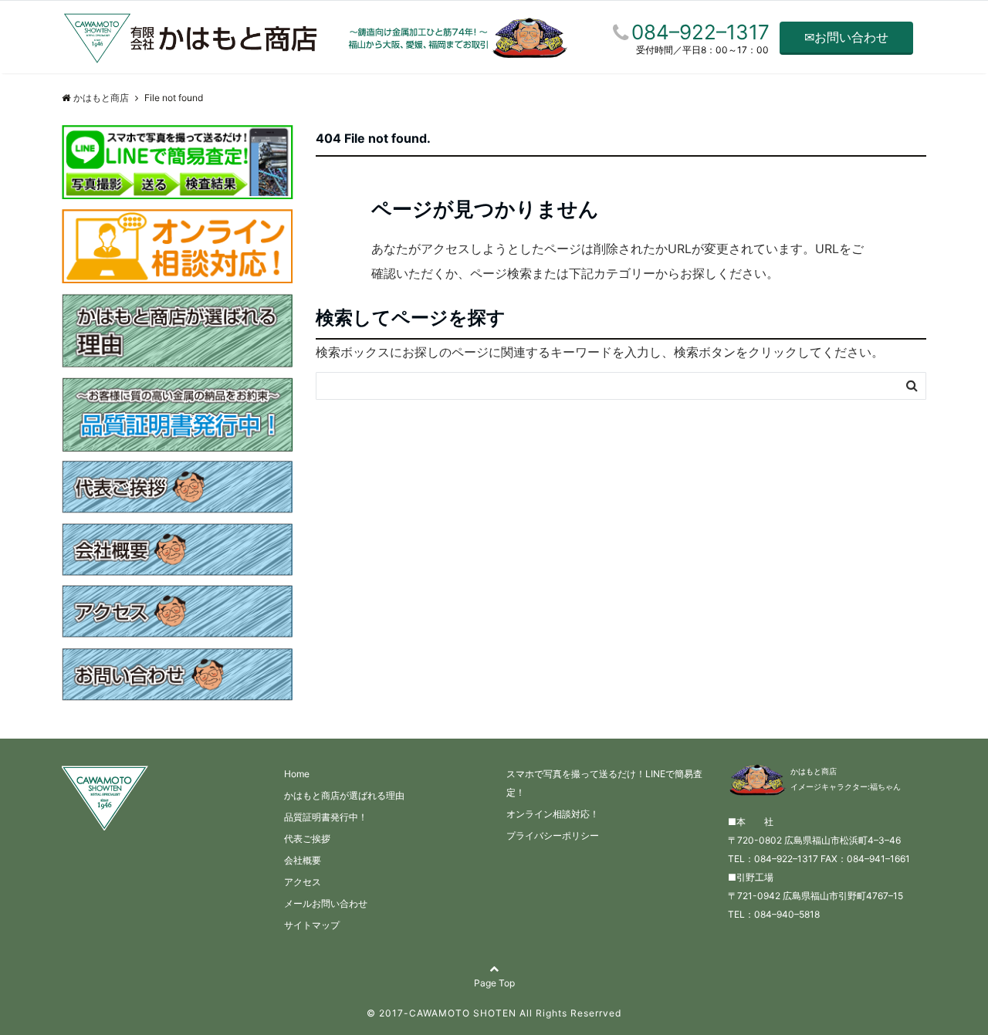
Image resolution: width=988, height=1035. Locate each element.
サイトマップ (312, 925)
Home (297, 774)
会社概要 (302, 860)
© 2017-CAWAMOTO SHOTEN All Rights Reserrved (494, 1013)
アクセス (302, 882)
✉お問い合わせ (846, 37)
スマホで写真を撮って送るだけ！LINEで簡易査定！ (604, 783)
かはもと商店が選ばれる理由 (344, 795)
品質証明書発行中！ (325, 817)
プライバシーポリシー (552, 835)
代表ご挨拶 (307, 838)
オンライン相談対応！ (552, 814)
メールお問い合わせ (325, 903)
